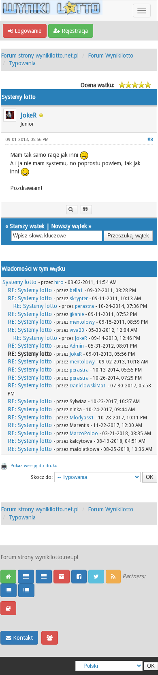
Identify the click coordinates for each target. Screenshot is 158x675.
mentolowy (82, 322)
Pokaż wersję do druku (34, 465)
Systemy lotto (19, 282)
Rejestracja (74, 31)
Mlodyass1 (82, 418)
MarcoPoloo (84, 433)
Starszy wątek (27, 226)
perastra (84, 306)
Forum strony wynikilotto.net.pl (40, 55)
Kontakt (22, 637)
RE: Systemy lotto (30, 290)
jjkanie (77, 314)
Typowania (22, 63)
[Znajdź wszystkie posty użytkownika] (71, 209)
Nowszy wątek (69, 226)
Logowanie (27, 31)
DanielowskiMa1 (88, 386)
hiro (59, 282)
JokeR (28, 115)
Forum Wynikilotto (110, 55)
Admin (77, 346)
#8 (150, 139)
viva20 (77, 330)
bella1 (76, 290)
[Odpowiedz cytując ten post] (86, 209)
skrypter (79, 298)
